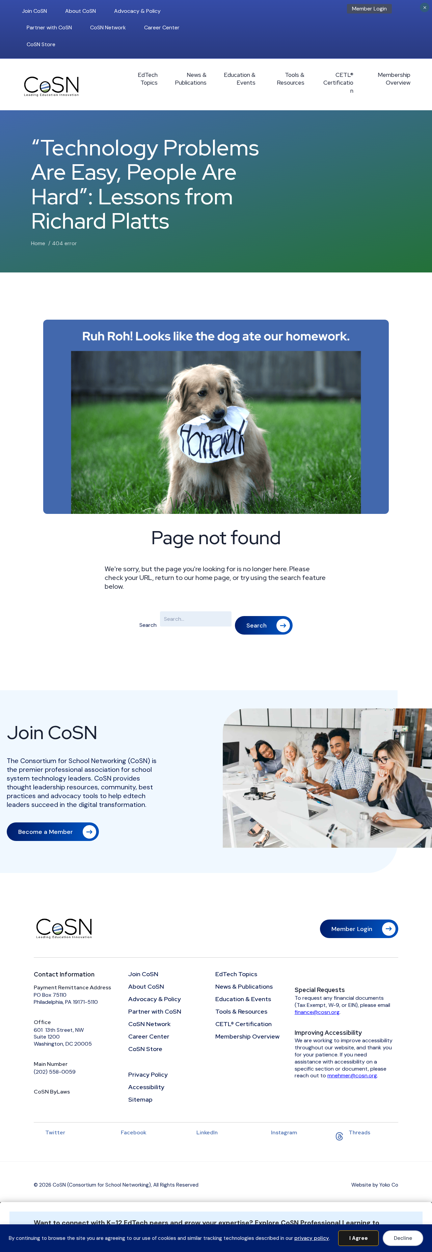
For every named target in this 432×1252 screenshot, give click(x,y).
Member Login (369, 8)
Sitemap (140, 1100)
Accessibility (146, 1087)
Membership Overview (394, 79)
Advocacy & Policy (137, 10)
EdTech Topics (148, 79)
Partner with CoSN (49, 27)
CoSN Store (41, 44)
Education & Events (239, 79)
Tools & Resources (290, 79)
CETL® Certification (338, 83)
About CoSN (80, 10)
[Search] (408, 10)
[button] (264, 625)
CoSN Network (108, 27)
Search (148, 625)
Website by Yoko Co (374, 1185)
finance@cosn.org (317, 1012)
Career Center (162, 27)
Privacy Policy (148, 1075)
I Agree (358, 1238)
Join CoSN (34, 10)
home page (212, 577)
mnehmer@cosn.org (352, 1075)
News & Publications (191, 79)
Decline (403, 1238)
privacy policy (311, 1238)
